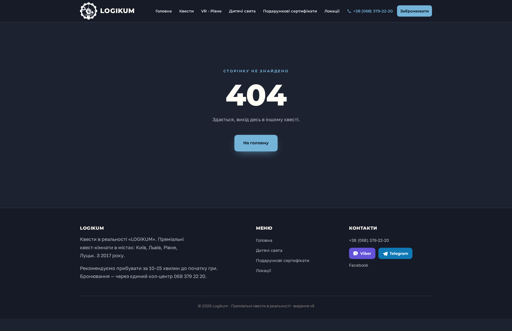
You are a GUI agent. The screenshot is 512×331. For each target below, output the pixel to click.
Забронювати (414, 11)
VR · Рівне (211, 11)
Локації (332, 11)
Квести (186, 11)
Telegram (399, 253)
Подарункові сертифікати (290, 11)
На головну (256, 142)
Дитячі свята (242, 11)
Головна (164, 11)
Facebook (358, 265)
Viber (365, 253)
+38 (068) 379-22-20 (373, 11)
